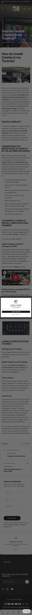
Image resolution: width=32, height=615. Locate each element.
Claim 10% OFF (16, 311)
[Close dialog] (30, 298)
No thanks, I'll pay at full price (16, 314)
